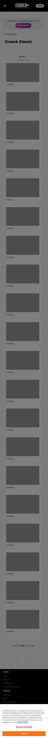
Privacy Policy (22, 722)
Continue (24, 733)
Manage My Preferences (24, 727)
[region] (24, 721)
